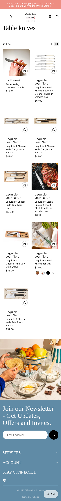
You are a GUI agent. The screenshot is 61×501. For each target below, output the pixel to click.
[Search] (10, 16)
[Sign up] (53, 435)
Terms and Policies (30, 497)
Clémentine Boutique (34, 490)
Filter (8, 43)
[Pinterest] (5, 480)
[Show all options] (53, 273)
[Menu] (3, 16)
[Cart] (57, 16)
